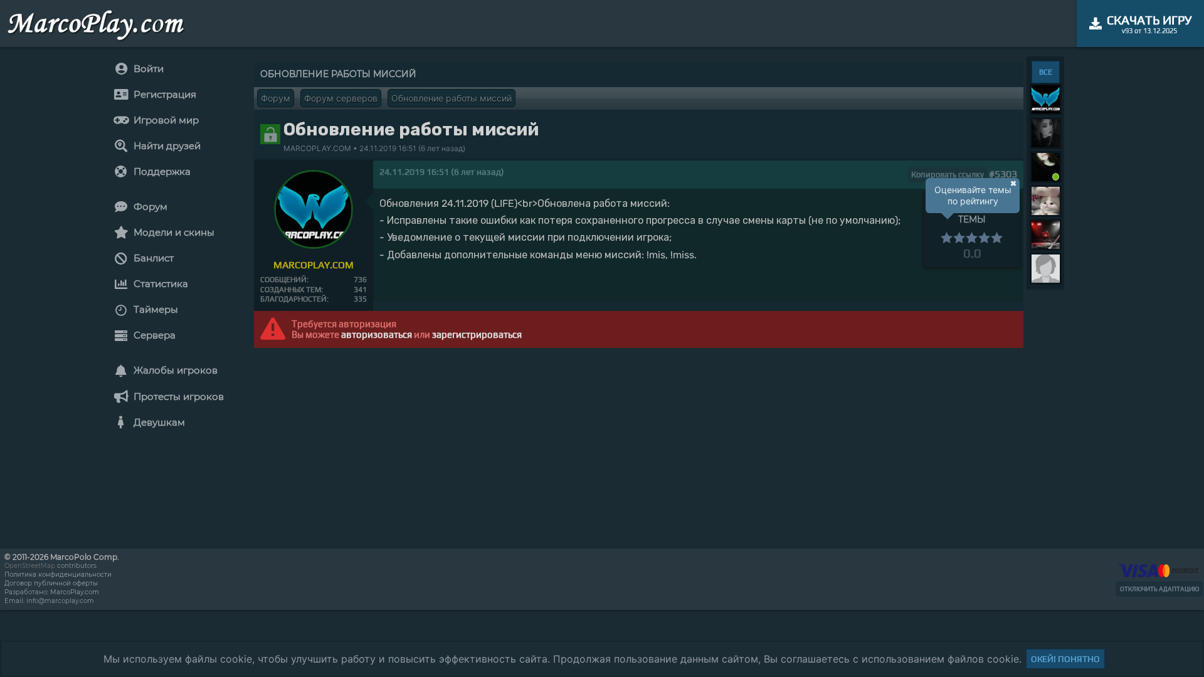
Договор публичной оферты (51, 583)
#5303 (1003, 174)
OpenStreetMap (29, 566)
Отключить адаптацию (1159, 588)
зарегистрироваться (477, 334)
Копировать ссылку (947, 174)
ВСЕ (1045, 72)
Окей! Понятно (1065, 659)
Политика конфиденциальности (58, 574)
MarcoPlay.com (74, 592)
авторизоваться (376, 334)
